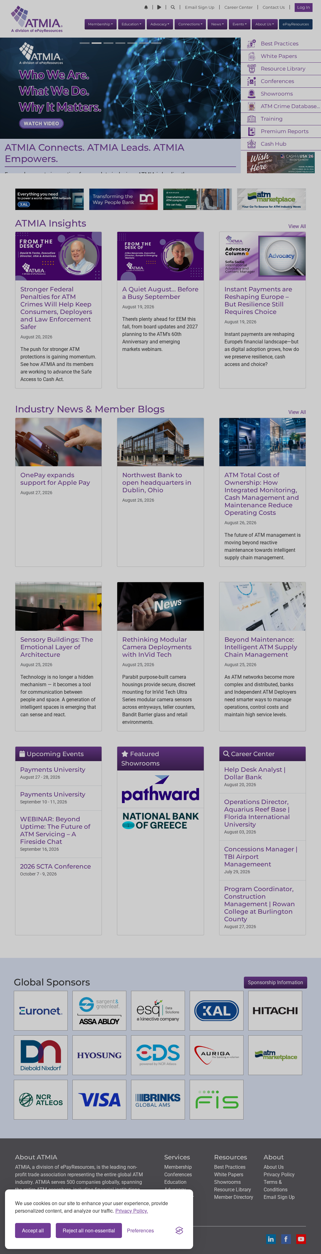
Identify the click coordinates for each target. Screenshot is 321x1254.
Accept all (33, 1230)
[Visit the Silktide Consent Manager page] (179, 1230)
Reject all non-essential (89, 1230)
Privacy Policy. (131, 1210)
